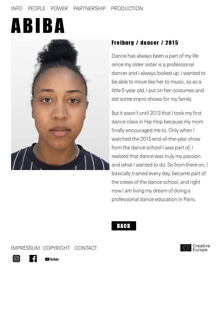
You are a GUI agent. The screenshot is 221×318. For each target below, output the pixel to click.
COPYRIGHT (56, 248)
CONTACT (86, 248)
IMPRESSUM (25, 248)
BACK (124, 225)
